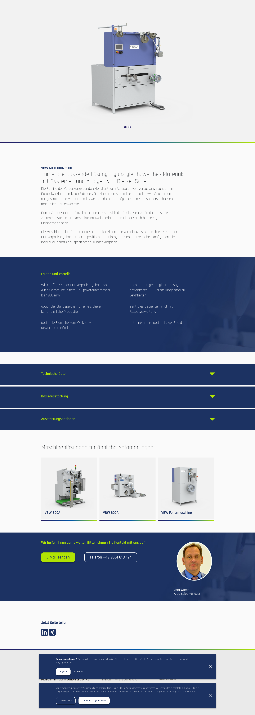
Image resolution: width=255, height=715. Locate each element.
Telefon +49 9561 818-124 (111, 557)
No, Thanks (78, 671)
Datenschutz (66, 700)
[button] (125, 127)
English (63, 671)
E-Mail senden (58, 557)
